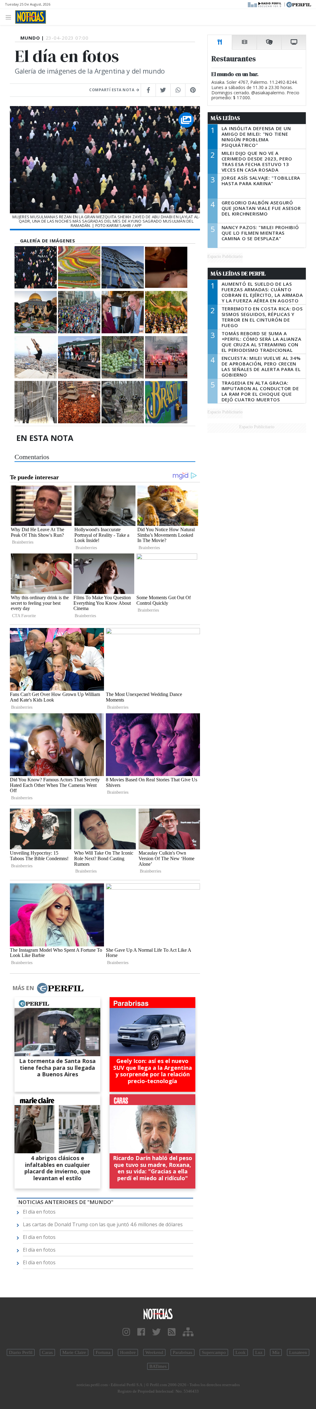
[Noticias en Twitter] (156, 1332)
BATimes (158, 1366)
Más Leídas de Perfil (238, 273)
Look (240, 1352)
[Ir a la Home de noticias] (158, 1314)
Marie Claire (74, 1352)
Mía (276, 1352)
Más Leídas (225, 118)
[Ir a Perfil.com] (298, 4)
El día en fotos (39, 1211)
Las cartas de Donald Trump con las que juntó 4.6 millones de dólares (103, 1224)
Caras (47, 1352)
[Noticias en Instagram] (126, 1332)
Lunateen (298, 1352)
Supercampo (214, 1352)
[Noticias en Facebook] (141, 1332)
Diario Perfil (20, 1352)
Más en (23, 988)
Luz (259, 1352)
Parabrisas (182, 1352)
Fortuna (103, 1352)
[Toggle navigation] (10, 17)
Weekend (154, 1352)
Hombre (128, 1352)
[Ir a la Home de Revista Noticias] (30, 17)
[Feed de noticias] (172, 1332)
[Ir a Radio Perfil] (265, 4)
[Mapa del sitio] (188, 1332)
